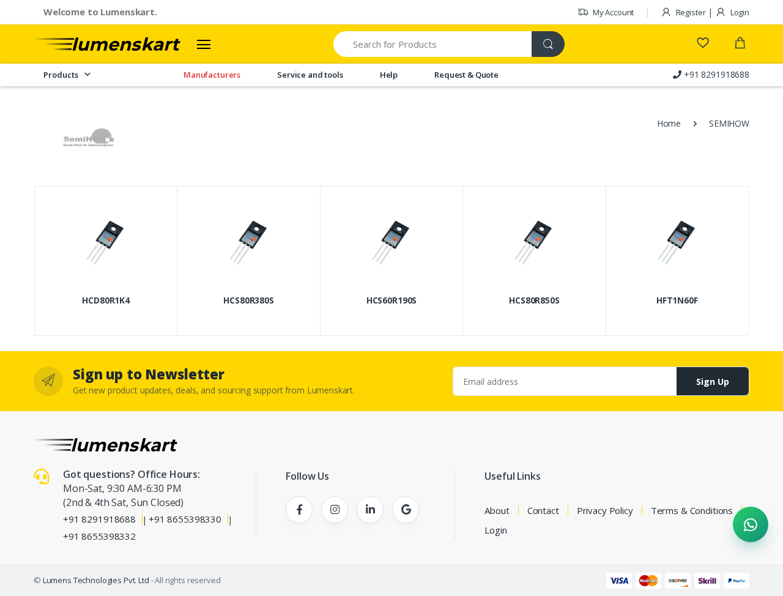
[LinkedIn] (370, 509)
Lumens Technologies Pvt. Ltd (96, 580)
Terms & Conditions (692, 510)
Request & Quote (466, 74)
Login (739, 12)
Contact (543, 510)
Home (669, 123)
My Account (612, 12)
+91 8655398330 (185, 518)
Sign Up (712, 381)
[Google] (405, 509)
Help (389, 74)
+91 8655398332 (99, 536)
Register (690, 12)
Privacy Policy (605, 510)
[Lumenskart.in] (107, 44)
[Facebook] (299, 509)
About (496, 510)
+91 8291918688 (99, 518)
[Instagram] (334, 509)
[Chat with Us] (750, 524)
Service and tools (310, 74)
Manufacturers (212, 74)
